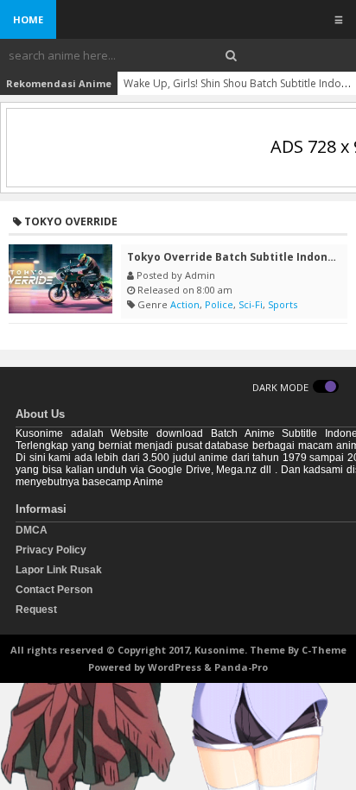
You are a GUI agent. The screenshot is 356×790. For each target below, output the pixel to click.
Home (28, 19)
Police (219, 304)
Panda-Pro (241, 666)
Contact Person (54, 590)
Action (185, 304)
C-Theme (324, 649)
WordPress (174, 666)
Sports (282, 304)
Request (36, 610)
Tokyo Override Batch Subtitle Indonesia (239, 257)
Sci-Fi (250, 304)
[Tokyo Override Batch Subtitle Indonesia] (60, 278)
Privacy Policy (51, 550)
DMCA (32, 530)
